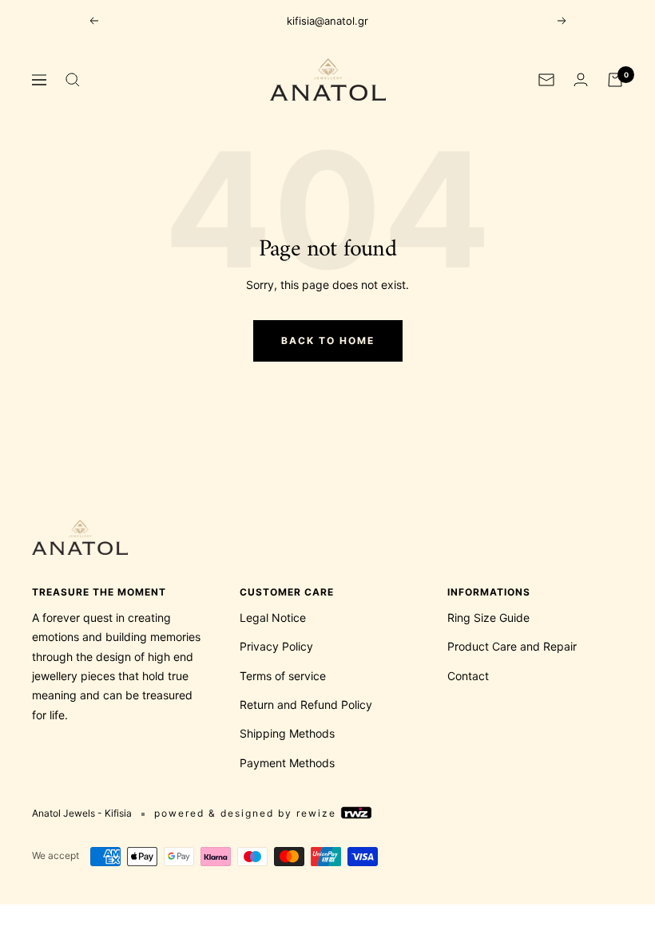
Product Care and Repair (512, 646)
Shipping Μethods (287, 733)
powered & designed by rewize (247, 813)
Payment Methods (287, 763)
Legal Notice (273, 617)
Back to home (328, 340)
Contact (468, 676)
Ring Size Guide (488, 617)
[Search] (73, 80)
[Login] (581, 79)
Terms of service (283, 676)
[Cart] (615, 80)
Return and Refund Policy (306, 704)
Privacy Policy (276, 646)
